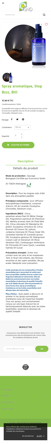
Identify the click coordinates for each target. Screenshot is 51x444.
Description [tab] (26, 161)
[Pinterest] (23, 119)
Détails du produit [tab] (25, 168)
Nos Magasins (7, 389)
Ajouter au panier (18, 145)
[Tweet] (17, 119)
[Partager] (12, 119)
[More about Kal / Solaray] (25, 367)
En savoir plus (28, 436)
